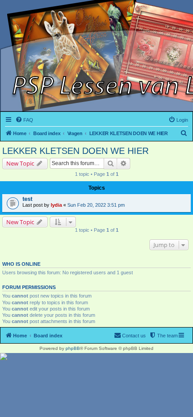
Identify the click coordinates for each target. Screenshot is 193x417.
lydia (56, 205)
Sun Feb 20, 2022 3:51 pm (96, 205)
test (27, 199)
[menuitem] (24, 120)
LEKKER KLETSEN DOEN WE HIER (75, 151)
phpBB (73, 348)
